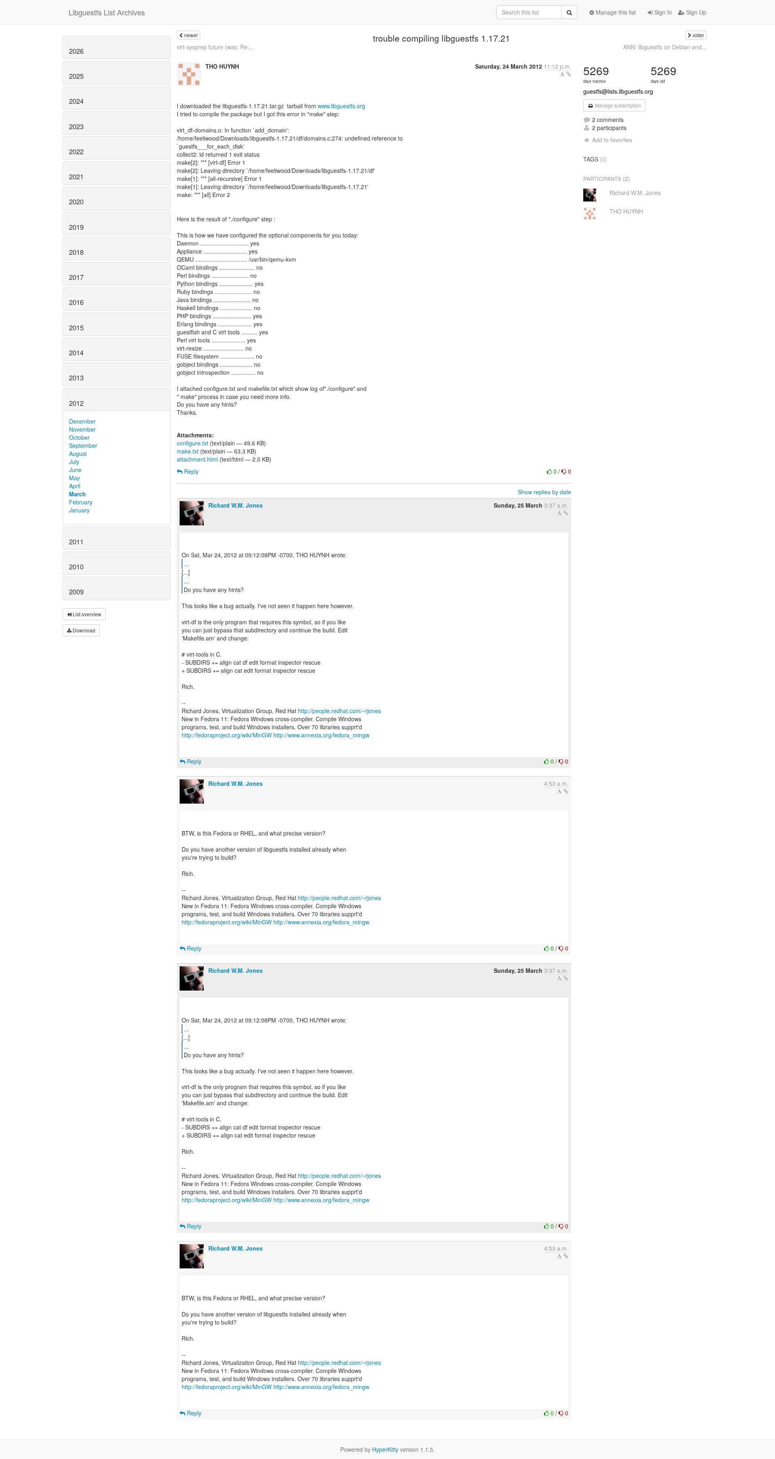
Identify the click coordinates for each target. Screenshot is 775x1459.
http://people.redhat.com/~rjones (339, 711)
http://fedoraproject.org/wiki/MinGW (227, 735)
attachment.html (197, 459)
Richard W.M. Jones (235, 505)
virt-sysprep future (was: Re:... (215, 47)
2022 (76, 151)
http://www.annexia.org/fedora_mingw (321, 735)
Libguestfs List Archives (107, 12)
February (80, 502)
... (186, 563)
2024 (76, 101)
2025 (76, 76)
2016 (76, 302)
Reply (190, 471)
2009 (76, 591)
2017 (76, 277)
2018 (76, 252)
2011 (76, 541)
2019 (76, 227)
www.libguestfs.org (341, 106)
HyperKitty (385, 1449)
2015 (76, 327)
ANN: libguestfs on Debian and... (664, 47)
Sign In (662, 12)
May (74, 478)
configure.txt (192, 443)
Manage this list (615, 12)
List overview (86, 614)
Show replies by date (544, 492)
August (78, 453)
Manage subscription (617, 105)
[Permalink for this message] (568, 74)
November (82, 429)
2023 (76, 126)
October (79, 437)
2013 (76, 377)
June (75, 470)
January (79, 510)
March (77, 494)
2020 (76, 201)
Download (83, 630)
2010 (76, 566)
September (83, 445)
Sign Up (695, 12)
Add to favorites (612, 140)
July (74, 462)
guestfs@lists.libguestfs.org (618, 91)
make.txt (188, 451)
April (74, 486)
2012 (76, 403)
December (82, 421)
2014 (76, 352)
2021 (76, 176)
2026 (76, 51)
